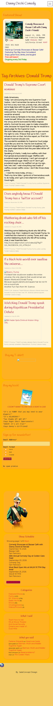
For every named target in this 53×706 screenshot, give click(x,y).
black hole (44, 290)
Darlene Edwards (16, 641)
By (17, 672)
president (18, 344)
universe (7, 294)
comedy (24, 342)
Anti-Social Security (17, 624)
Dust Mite (13, 629)
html (11, 449)
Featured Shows (16, 594)
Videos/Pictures (15, 607)
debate (29, 342)
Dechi (23, 207)
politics (39, 183)
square (41, 292)
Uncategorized (15, 605)
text (10, 452)
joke (43, 207)
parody (11, 344)
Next (27, 541)
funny (34, 183)
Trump (11, 185)
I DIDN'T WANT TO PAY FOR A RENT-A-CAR (26, 407)
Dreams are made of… (18, 626)
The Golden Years (22, 655)
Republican (26, 344)
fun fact (18, 292)
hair (23, 292)
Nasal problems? (28, 652)
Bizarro (27, 290)
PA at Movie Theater (17, 622)
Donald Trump (26, 183)
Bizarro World (35, 290)
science (36, 292)
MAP (45, 42)
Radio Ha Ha (14, 600)
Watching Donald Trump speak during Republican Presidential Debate (24, 307)
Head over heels (33, 641)
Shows (11, 603)
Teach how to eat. (16, 620)
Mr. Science (14, 290)
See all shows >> (13, 582)
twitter (12, 210)
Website (33, 40)
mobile (11, 455)
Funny (12, 183)
